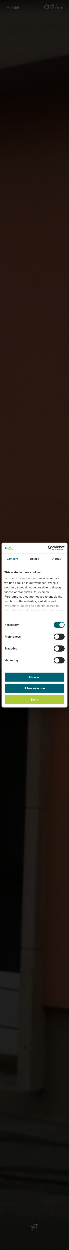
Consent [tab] (12, 558)
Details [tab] (34, 558)
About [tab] (56, 558)
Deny (34, 699)
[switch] (59, 636)
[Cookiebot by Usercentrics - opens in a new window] (49, 548)
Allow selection (34, 688)
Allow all (34, 677)
